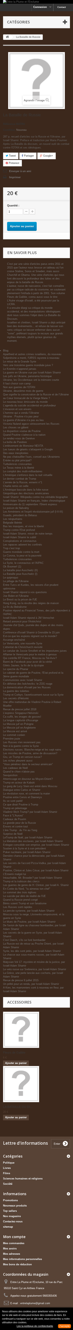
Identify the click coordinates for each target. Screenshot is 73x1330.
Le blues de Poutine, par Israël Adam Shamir (29, 921)
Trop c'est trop (11, 548)
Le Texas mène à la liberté (18, 467)
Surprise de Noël (13, 833)
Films (6, 1173)
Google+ (47, 155)
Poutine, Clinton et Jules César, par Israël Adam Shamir (36, 870)
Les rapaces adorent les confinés (22, 544)
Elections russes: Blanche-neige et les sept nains (32, 749)
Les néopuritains (12, 518)
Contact (61, 7)
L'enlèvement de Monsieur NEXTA (23, 445)
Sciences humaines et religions (23, 1178)
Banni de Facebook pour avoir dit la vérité (27, 661)
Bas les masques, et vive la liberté (23, 526)
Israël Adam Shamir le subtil (19, 537)
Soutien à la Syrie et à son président (24, 848)
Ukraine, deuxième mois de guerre (23, 390)
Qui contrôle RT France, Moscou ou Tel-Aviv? (30, 658)
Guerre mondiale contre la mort (21, 551)
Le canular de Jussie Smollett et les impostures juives (35, 650)
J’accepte (64, 1326)
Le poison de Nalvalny (16, 508)
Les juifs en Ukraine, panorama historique (27, 376)
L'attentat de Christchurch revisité (22, 647)
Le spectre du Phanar (15, 669)
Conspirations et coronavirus (19, 540)
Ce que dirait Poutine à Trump (20, 804)
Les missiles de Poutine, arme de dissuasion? (30, 753)
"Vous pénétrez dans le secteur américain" (28, 764)
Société (7, 1183)
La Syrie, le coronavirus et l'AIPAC (23, 562)
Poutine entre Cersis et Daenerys (22, 797)
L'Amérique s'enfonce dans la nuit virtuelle (27, 475)
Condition (9, 129)
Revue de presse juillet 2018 (19, 709)
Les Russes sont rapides (17, 907)
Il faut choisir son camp (17, 383)
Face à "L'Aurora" (13, 815)
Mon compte (14, 1236)
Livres (7, 1168)
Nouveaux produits (15, 1205)
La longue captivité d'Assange (20, 720)
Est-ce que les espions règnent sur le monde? (30, 636)
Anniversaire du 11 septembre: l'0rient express (30, 504)
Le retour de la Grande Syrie (19, 361)
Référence (9, 123)
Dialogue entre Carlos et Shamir (21, 789)
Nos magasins (12, 1216)
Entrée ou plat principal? (17, 460)
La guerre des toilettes (16, 691)
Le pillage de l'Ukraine (16, 581)
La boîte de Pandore (15, 442)
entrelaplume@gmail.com (35, 1303)
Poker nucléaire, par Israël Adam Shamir (26, 852)
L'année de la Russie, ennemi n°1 (22, 482)
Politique (8, 1162)
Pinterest (13, 163)
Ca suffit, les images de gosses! (22, 716)
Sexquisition (10, 775)
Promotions (10, 1200)
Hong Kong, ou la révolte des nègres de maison (31, 603)
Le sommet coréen (14, 734)
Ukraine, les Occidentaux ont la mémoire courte (31, 379)
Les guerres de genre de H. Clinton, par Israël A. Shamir (36, 885)
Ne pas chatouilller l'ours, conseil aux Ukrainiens (31, 456)
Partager (28, 155)
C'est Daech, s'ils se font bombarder (24, 940)
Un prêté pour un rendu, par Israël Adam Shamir (31, 983)
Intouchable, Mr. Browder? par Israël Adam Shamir (32, 877)
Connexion (40, 7)
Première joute (11, 738)
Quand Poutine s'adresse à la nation (24, 434)
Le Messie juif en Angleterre (19, 727)
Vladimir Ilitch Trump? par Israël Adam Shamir (30, 811)
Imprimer (15, 177)
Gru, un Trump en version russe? (22, 756)
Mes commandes (13, 1243)
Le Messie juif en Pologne (18, 724)
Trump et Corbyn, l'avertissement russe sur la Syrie (33, 694)
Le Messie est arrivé (15, 731)
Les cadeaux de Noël (15, 767)
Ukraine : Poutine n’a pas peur (21, 416)
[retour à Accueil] (7, 37)
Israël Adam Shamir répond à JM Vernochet (28, 617)
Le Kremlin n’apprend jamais (19, 368)
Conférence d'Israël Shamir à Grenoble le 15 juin (31, 632)
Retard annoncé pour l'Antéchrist (22, 621)
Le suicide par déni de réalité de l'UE (24, 896)
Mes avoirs (10, 1248)
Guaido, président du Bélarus (20, 515)
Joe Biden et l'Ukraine (16, 595)
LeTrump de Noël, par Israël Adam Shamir (27, 837)
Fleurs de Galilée (14, 1052)
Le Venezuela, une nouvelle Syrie (22, 643)
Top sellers (10, 1210)
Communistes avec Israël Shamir (22, 680)
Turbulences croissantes (17, 464)
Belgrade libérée (12, 522)
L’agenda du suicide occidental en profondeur (29, 405)
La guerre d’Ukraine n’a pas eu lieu (23, 420)
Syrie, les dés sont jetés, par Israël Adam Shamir (32, 950)
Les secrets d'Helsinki (16, 698)
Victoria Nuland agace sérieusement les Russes (31, 423)
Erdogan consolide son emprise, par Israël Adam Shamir (36, 844)
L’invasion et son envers (17, 409)
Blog (5, 350)
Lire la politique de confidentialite (35, 1326)
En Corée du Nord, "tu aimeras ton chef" (26, 888)
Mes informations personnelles (22, 1259)
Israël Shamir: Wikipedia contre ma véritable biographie (35, 497)
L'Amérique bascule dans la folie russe (25, 489)
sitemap (8, 1226)
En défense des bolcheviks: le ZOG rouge (27, 683)
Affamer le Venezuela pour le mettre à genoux (30, 654)
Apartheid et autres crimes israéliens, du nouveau (32, 354)
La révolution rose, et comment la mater (26, 793)
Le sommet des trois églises (19, 892)
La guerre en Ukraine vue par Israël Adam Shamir (32, 372)
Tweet (12, 155)
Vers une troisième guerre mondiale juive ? (28, 365)
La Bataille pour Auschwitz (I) (20, 573)
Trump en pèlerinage (15, 808)
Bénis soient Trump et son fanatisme (24, 903)
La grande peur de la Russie (19, 822)
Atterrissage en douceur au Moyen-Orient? (28, 778)
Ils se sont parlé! (13, 800)
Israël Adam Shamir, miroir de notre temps (28, 533)
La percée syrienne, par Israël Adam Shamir (29, 910)
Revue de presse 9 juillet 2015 (21, 980)
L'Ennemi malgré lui (14, 874)
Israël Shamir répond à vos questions (25, 592)
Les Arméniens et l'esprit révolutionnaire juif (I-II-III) (33, 511)
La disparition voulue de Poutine (22, 431)
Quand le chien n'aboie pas (19, 771)
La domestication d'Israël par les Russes (27, 687)
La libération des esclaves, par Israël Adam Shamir (33, 841)
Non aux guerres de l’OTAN (19, 387)
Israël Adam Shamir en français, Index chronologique (34, 500)
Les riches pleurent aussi (17, 760)
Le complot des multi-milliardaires (22, 471)
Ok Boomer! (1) (12, 566)
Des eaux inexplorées (15, 453)
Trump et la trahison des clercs (21, 881)
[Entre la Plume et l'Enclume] (36, 2)
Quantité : (13, 205)
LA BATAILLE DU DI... (17, 1107)
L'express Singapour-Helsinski (20, 713)
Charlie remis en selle (15, 486)
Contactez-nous (13, 1221)
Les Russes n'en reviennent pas (22, 742)
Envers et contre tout (15, 826)
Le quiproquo (10, 577)
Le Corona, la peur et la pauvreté (22, 555)
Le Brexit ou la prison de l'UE (20, 599)
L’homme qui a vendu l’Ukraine (21, 412)
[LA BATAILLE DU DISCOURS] (21, 1084)
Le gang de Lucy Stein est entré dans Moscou (30, 786)
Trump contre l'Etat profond (19, 529)
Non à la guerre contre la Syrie (21, 745)
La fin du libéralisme (15, 606)
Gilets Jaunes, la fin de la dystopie (23, 665)
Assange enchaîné (14, 639)
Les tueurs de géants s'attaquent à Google (28, 449)
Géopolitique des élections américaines (26, 493)
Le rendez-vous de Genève (19, 438)
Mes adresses (11, 1253)
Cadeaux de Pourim (14, 819)
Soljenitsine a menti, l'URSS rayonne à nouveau (31, 357)
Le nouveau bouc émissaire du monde (25, 401)
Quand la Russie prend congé (20, 899)
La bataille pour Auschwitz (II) (20, 570)
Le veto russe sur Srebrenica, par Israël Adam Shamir (34, 969)
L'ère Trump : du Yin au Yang (20, 830)
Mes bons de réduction (17, 1264)
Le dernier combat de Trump (19, 478)
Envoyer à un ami (20, 171)
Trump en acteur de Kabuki (19, 782)
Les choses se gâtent (15, 427)
